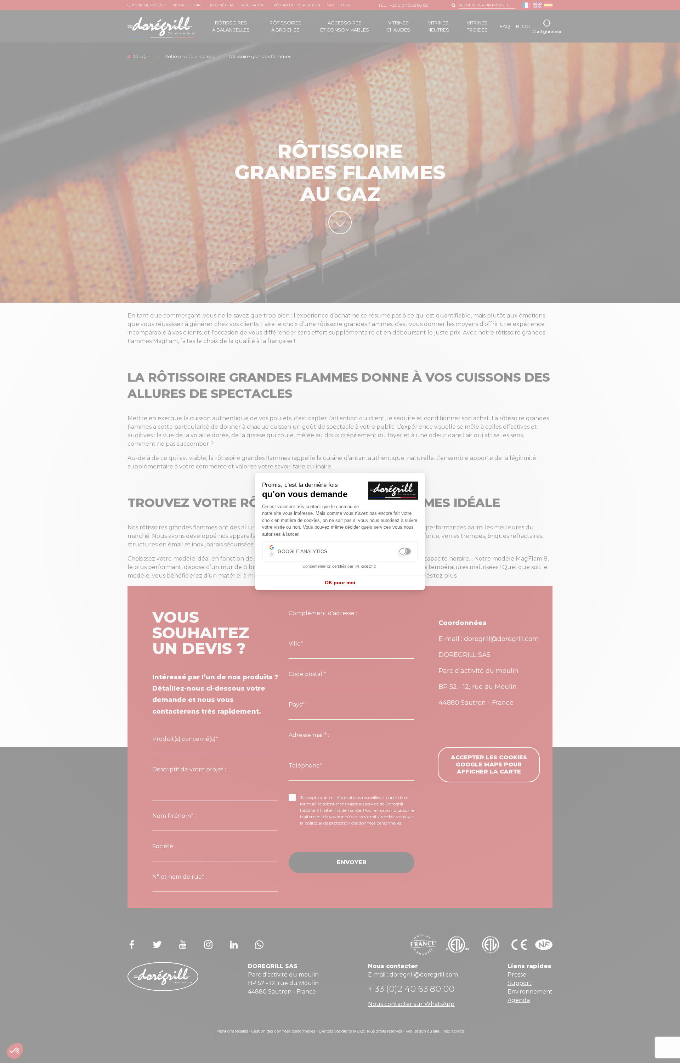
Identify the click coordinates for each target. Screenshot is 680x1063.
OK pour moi (340, 582)
